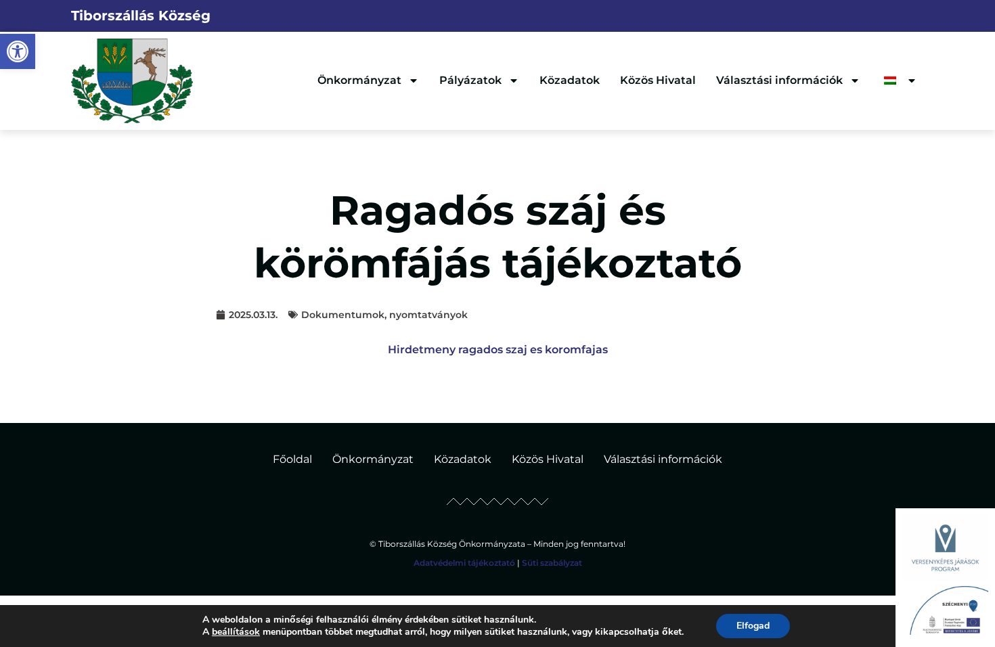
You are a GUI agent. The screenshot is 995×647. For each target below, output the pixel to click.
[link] (17, 51)
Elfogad (753, 625)
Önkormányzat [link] (359, 80)
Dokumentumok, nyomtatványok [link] (384, 315)
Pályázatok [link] (470, 80)
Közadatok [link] (569, 80)
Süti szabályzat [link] (552, 563)
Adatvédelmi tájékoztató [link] (464, 563)
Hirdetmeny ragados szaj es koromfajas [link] (498, 349)
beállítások (236, 632)
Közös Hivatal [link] (658, 80)
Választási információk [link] (779, 80)
